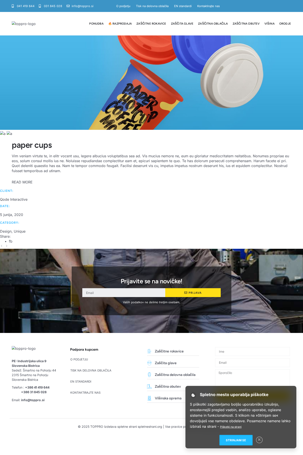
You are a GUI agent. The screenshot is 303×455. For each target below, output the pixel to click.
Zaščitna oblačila (213, 23)
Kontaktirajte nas (208, 6)
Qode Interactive (14, 199)
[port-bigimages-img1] (151, 128)
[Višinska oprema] (149, 398)
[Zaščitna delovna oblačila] (149, 374)
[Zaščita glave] (149, 363)
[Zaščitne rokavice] (149, 351)
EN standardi (183, 6)
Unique (20, 231)
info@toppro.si (33, 400)
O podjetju (123, 6)
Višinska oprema (168, 398)
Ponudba (96, 23)
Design (6, 231)
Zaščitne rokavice (151, 23)
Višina (269, 23)
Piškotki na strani (231, 426)
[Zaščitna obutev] (149, 386)
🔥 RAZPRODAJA (120, 23)
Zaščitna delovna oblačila (175, 375)
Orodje (285, 23)
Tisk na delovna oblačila (152, 6)
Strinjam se (236, 440)
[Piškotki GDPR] (193, 395)
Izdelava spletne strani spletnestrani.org (133, 426)
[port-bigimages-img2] (3, 133)
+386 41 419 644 (37, 387)
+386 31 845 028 (34, 392)
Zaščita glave (182, 23)
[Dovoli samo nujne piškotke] (259, 440)
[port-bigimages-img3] (9, 133)
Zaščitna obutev (246, 23)
